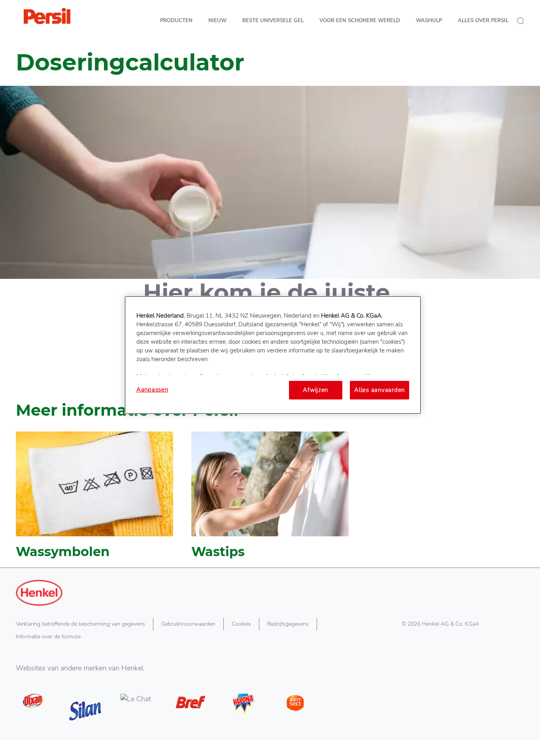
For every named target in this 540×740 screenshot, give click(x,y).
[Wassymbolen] (94, 500)
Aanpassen (152, 390)
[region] (273, 355)
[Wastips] (270, 500)
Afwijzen (315, 390)
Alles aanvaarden (379, 390)
